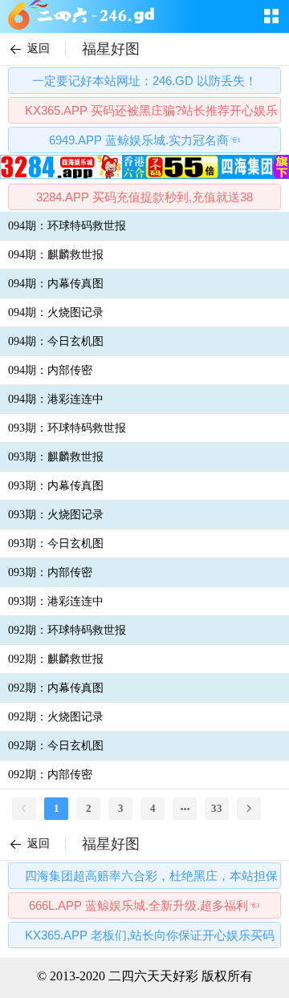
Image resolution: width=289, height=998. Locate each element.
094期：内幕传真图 (56, 284)
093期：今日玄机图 (56, 544)
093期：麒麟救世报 (56, 457)
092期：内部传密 (50, 775)
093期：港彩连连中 (56, 601)
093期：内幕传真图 (56, 486)
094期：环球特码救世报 (67, 226)
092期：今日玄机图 (56, 746)
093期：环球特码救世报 (67, 428)
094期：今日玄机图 (56, 341)
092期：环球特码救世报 (67, 630)
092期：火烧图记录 (56, 717)
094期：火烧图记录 (56, 312)
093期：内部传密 (50, 572)
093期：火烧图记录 (56, 515)
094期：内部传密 (50, 370)
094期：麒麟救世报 (56, 255)
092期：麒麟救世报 (56, 659)
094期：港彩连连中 (56, 399)
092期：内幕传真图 (56, 688)
